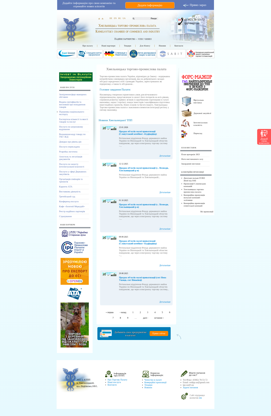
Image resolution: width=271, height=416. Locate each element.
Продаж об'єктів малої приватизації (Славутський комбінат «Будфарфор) (138, 132)
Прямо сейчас (159, 333)
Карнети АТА (65, 186)
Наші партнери (108, 46)
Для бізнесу (145, 46)
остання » (159, 318)
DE (111, 18)
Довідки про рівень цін (70, 142)
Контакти (178, 46)
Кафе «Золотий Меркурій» (72, 206)
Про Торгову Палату (117, 379)
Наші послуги (114, 382)
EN (115, 18)
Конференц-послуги (69, 201)
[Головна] (71, 29)
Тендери (127, 46)
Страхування (65, 216)
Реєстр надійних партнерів (72, 211)
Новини (162, 46)
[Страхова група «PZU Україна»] (74, 237)
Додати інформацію (149, 5)
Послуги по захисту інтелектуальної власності (71, 165)
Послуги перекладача (69, 147)
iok (200, 398)
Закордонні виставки (190, 164)
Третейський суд (67, 196)
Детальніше (165, 156)
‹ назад (123, 312)
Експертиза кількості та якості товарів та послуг (73, 120)
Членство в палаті (153, 380)
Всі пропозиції (206, 212)
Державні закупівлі (202, 113)
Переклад (198, 133)
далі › (145, 318)
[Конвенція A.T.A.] (74, 299)
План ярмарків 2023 (190, 154)
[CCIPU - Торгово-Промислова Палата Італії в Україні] (74, 254)
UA (124, 18)
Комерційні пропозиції (155, 382)
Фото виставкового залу (192, 159)
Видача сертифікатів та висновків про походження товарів (72, 104)
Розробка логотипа (68, 151)
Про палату (87, 46)
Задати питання (190, 387)
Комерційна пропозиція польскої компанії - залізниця (194, 197)
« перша (109, 312)
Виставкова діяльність (69, 191)
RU (119, 18)
